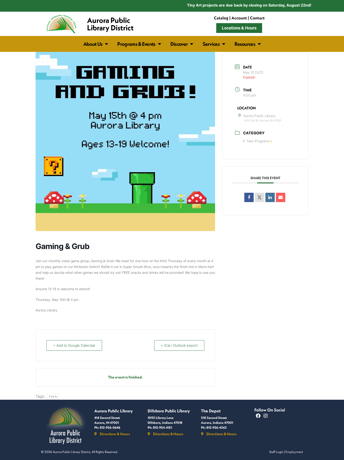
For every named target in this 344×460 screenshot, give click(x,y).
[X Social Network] (259, 197)
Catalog (221, 18)
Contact (257, 18)
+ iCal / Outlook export (179, 345)
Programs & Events (136, 44)
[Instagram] (265, 416)
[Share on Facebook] (249, 197)
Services (211, 44)
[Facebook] (258, 416)
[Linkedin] (270, 197)
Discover (179, 44)
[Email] (280, 197)
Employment (294, 452)
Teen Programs (257, 141)
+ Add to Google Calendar (74, 345)
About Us (92, 44)
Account (239, 18)
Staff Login (276, 452)
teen (53, 396)
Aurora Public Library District (110, 23)
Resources (244, 44)
